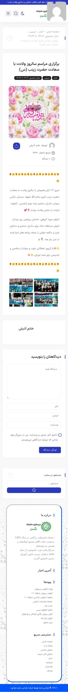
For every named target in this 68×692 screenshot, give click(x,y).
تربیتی (33, 32)
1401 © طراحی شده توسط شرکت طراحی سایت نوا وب (34, 688)
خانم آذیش (34, 145)
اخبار (41, 32)
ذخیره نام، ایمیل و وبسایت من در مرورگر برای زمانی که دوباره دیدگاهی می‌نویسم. (34, 437)
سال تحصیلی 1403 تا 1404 (43, 36)
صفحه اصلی (53, 32)
